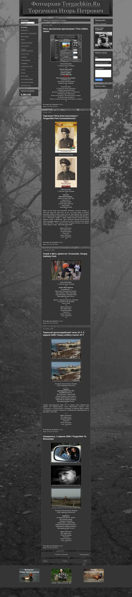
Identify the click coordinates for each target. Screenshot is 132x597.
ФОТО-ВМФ (24, 76)
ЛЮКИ (23, 40)
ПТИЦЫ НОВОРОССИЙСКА (27, 50)
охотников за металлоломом (53, 408)
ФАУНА (23, 70)
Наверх (45, 561)
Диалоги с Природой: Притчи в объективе (66, 92)
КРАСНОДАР (25, 36)
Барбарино (68, 392)
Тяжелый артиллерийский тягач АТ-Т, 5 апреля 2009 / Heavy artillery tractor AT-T (63, 333)
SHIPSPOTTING (26, 85)
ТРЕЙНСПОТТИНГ (27, 66)
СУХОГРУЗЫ (25, 54)
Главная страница (61, 554)
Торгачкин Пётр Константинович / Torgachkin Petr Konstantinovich (60, 117)
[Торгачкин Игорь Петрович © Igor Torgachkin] (103, 48)
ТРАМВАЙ (24, 63)
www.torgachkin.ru (66, 71)
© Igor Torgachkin (66, 237)
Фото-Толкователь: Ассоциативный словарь (66, 95)
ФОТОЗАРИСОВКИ (52, 106)
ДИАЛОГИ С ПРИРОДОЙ (29, 33)
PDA (85, 561)
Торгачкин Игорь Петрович (67, 88)
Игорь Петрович (66, 235)
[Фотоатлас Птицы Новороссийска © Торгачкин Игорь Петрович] (29, 581)
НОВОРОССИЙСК (26, 43)
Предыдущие (84, 554)
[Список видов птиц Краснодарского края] (94, 581)
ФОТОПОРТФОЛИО (27, 82)
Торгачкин (66, 233)
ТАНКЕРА (24, 57)
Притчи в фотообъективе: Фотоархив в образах (66, 99)
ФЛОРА (23, 73)
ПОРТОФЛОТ (25, 46)
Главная (65, 561)
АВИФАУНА (24, 30)
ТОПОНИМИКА (25, 60)
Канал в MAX (66, 303)
